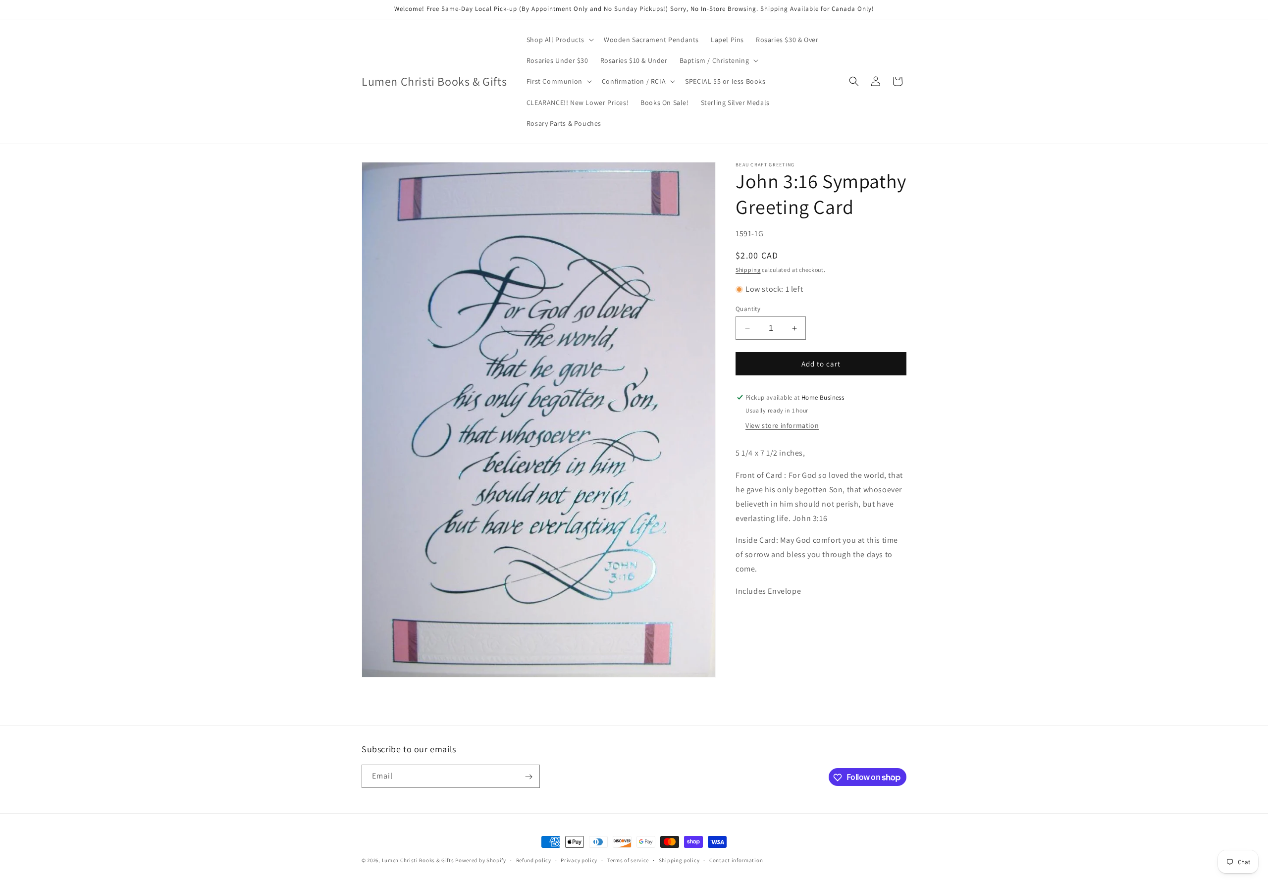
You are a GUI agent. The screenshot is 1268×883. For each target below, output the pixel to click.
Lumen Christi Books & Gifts (418, 860)
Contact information (736, 859)
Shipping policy (679, 859)
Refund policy (533, 859)
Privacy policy (579, 859)
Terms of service (628, 859)
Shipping (748, 269)
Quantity (748, 309)
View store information (782, 425)
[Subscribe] (528, 776)
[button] (559, 39)
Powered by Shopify (480, 860)
